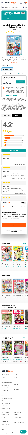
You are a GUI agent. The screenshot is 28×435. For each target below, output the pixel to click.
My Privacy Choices (5, 408)
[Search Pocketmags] (3, 7)
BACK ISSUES (5, 243)
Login (2, 429)
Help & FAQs (16, 377)
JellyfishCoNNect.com (19, 422)
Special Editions (7, 276)
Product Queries (5, 414)
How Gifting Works (18, 386)
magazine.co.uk (17, 419)
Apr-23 (3, 263)
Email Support (17, 380)
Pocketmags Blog (5, 387)
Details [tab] (14, 206)
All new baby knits (6, 295)
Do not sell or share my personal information (14, 230)
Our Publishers (4, 390)
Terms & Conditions (5, 403)
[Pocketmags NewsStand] (9, 3)
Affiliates (3, 417)
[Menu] (2, 3)
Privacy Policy (4, 395)
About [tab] (23, 206)
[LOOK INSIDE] (14, 55)
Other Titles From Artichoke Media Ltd (8, 306)
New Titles (3, 380)
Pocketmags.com (18, 417)
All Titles (3, 377)
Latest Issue (5, 22)
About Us (16, 414)
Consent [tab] (5, 206)
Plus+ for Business (5, 393)
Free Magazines (5, 385)
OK (14, 225)
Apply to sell (4, 426)
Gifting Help (16, 389)
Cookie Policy (4, 405)
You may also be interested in (7, 337)
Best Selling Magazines (6, 382)
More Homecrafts (18, 295)
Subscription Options (11, 95)
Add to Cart (7, 266)
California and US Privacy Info (6, 399)
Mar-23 (15, 263)
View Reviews (14, 150)
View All (25, 243)
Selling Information (5, 424)
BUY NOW (20, 82)
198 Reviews (18, 32)
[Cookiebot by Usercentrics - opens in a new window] (20, 203)
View (2, 266)
